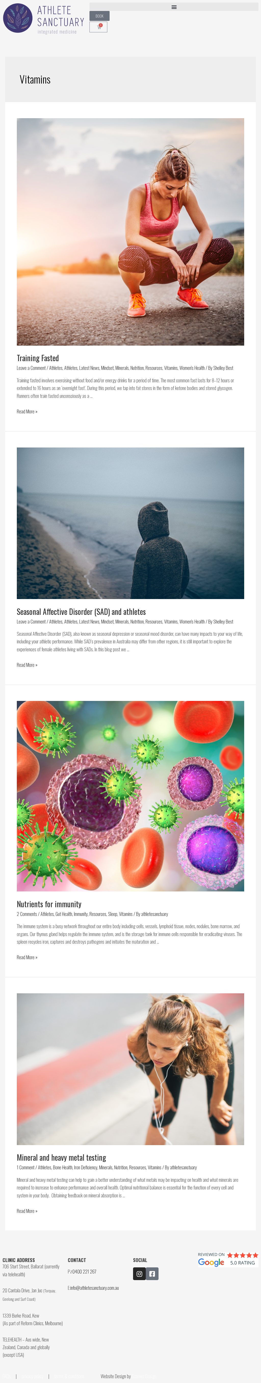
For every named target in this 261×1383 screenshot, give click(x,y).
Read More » (27, 411)
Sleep (112, 913)
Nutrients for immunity (49, 904)
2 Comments (27, 913)
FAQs (7, 1375)
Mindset (107, 367)
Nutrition (137, 367)
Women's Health (192, 367)
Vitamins (171, 367)
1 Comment (25, 1167)
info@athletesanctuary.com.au (94, 1287)
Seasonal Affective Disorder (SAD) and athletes (81, 611)
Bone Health (62, 1167)
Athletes (55, 367)
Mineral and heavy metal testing (61, 1157)
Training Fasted (38, 357)
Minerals (122, 367)
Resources (154, 367)
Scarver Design (144, 1375)
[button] (173, 7)
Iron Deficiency (85, 1167)
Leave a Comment (31, 367)
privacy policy (32, 1375)
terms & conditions (69, 1375)
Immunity (81, 913)
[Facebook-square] (152, 1273)
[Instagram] (139, 1273)
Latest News (89, 367)
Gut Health (64, 913)
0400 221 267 (84, 1271)
